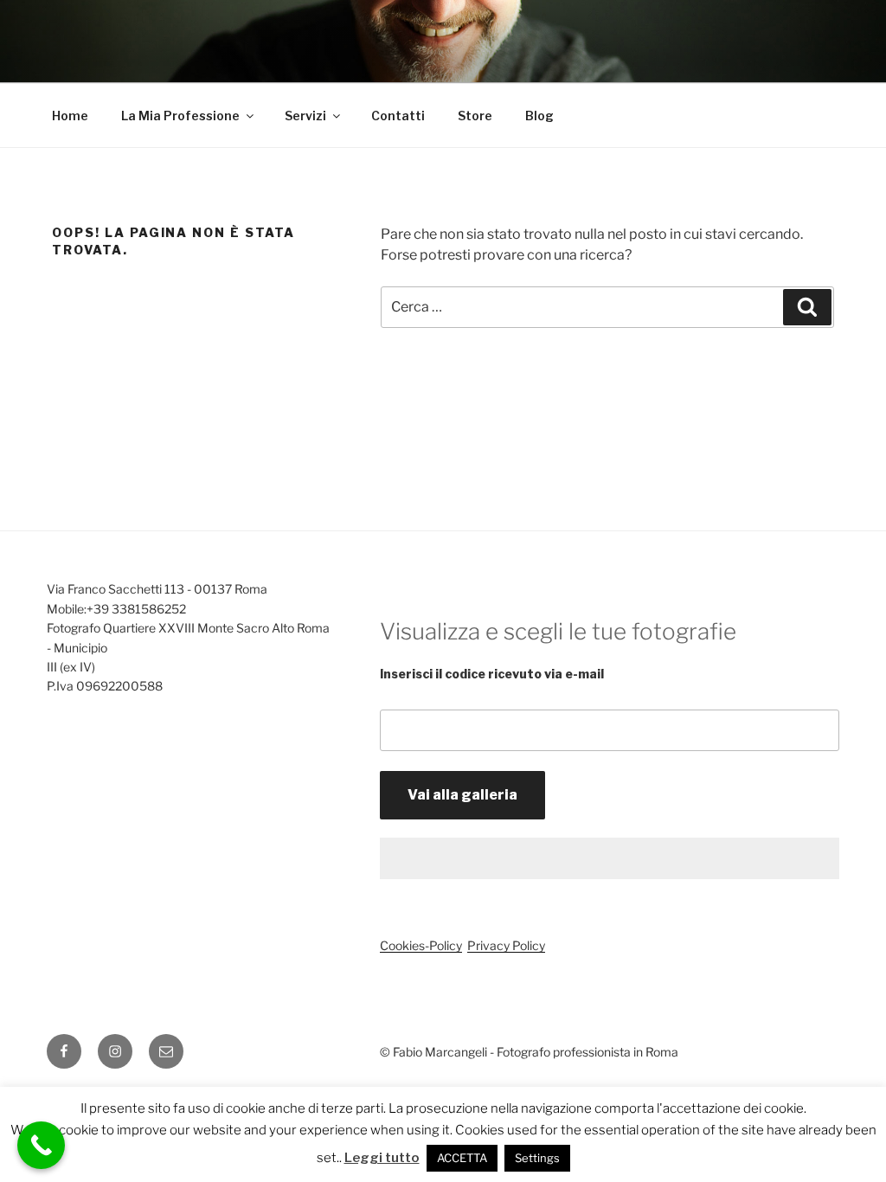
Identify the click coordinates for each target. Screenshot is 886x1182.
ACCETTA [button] (462, 1158)
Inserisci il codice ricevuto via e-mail (492, 673)
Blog (539, 115)
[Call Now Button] (41, 1145)
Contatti (398, 115)
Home (70, 115)
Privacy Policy (506, 945)
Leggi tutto (382, 1158)
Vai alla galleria (462, 795)
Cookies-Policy (421, 945)
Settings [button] (537, 1158)
